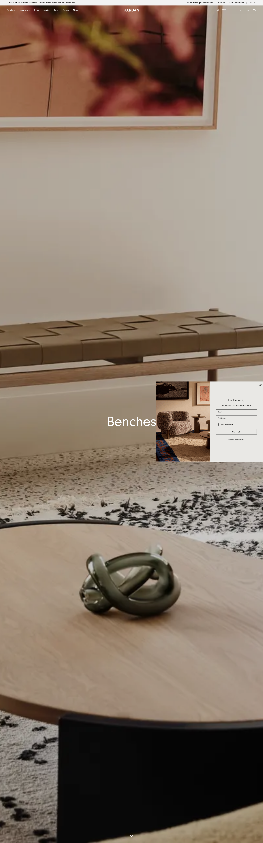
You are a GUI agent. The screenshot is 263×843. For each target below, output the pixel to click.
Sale (56, 10)
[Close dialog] (260, 384)
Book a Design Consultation (200, 3)
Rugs (36, 10)
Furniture (11, 10)
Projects (221, 3)
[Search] (218, 10)
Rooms (65, 10)
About (75, 10)
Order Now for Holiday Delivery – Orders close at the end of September (41, 3)
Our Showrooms (236, 3)
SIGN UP (236, 432)
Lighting (46, 10)
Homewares (24, 10)
